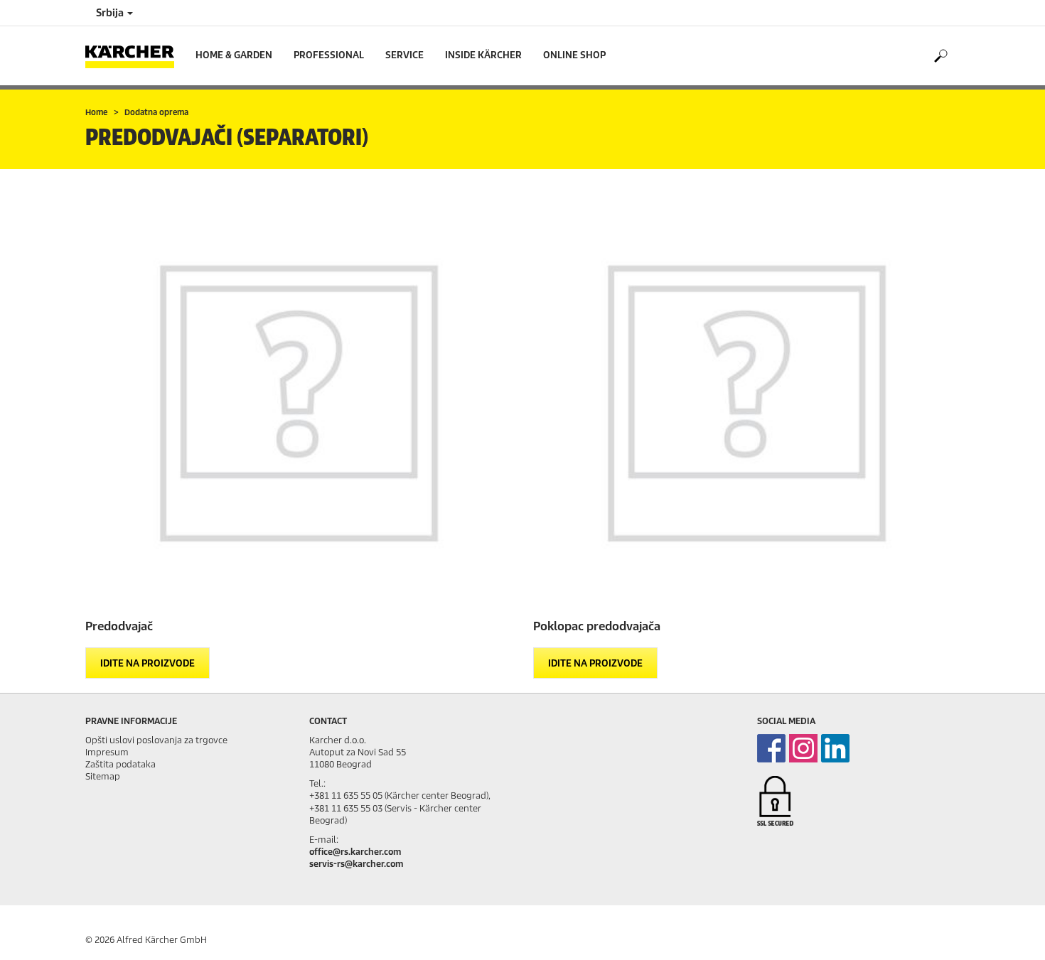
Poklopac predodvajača (596, 626)
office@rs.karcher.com (355, 851)
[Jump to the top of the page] (1009, 932)
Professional (329, 55)
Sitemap (102, 776)
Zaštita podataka (120, 764)
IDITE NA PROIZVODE (147, 663)
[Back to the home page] (135, 55)
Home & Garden (233, 55)
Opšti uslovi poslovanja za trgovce (156, 740)
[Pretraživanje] (940, 56)
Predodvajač (119, 626)
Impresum (107, 752)
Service (404, 55)
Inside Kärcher (483, 55)
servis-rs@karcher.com (356, 863)
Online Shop (574, 55)
